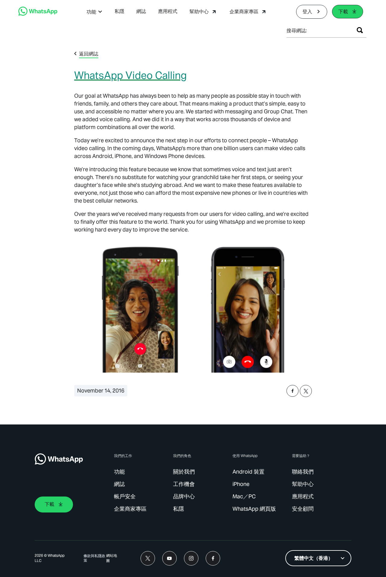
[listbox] (318, 558)
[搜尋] (359, 30)
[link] (38, 14)
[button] (95, 12)
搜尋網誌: (296, 30)
